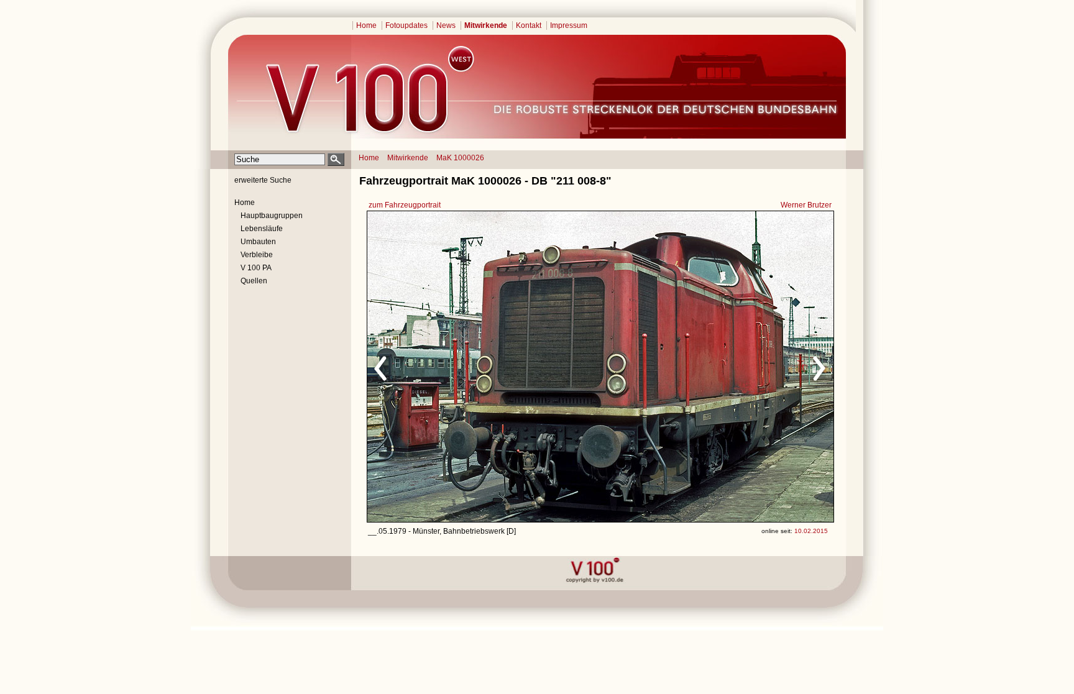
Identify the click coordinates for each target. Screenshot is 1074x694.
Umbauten (258, 241)
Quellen (254, 280)
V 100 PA (256, 267)
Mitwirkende (485, 25)
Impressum (568, 25)
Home (366, 25)
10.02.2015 (811, 530)
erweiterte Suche (262, 180)
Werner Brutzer (806, 205)
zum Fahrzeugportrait (405, 205)
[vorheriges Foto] (486, 366)
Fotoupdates (406, 25)
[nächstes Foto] (710, 366)
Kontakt (528, 25)
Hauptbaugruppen (272, 215)
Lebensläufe (262, 228)
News (446, 25)
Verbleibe (257, 254)
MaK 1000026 (460, 157)
